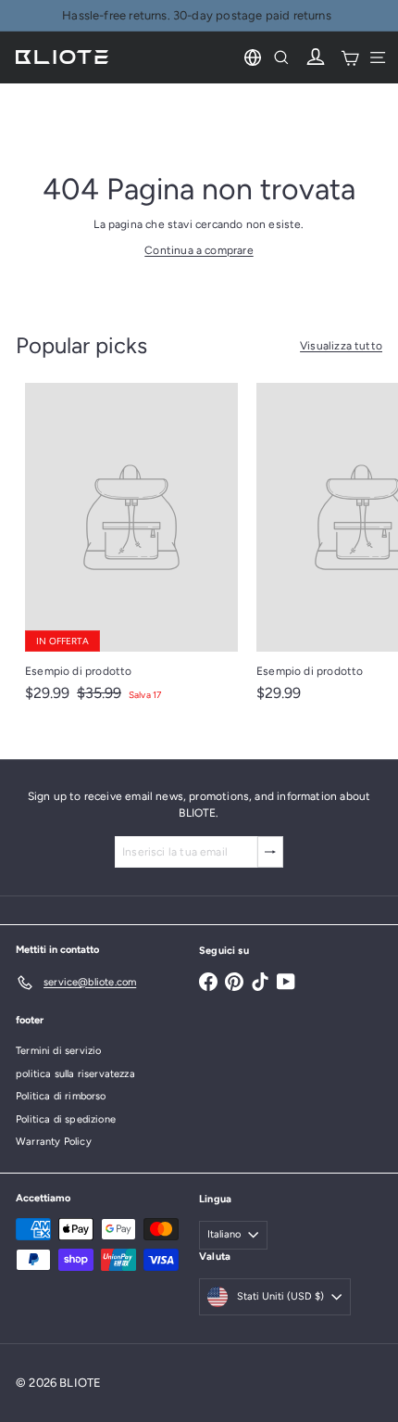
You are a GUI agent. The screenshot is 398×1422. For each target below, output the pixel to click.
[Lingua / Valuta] (252, 57)
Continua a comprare (198, 250)
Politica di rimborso (61, 1096)
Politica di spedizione (66, 1119)
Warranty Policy (54, 1142)
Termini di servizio (58, 1051)
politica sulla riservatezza (75, 1074)
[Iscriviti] (270, 852)
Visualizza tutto (341, 345)
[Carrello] (350, 57)
